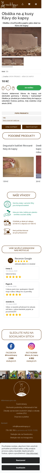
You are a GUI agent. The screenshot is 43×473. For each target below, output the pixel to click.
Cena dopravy (11, 127)
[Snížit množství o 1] (3, 88)
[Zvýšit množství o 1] (13, 88)
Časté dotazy (31, 127)
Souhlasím (20, 467)
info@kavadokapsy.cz (21, 426)
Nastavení (20, 460)
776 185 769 (10, 430)
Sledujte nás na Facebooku (21, 434)
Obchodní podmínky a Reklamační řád (21, 407)
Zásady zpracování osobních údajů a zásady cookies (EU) (21, 412)
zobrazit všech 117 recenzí (25, 264)
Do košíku (29, 88)
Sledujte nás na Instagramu (21, 437)
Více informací (32, 453)
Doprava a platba (21, 417)
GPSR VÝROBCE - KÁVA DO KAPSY (21, 76)
